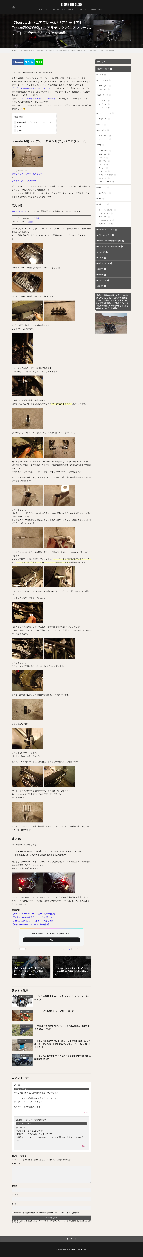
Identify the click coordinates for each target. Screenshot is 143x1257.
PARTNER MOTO (68, 10)
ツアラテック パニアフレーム (24, 181)
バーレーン (105, 150)
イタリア (104, 100)
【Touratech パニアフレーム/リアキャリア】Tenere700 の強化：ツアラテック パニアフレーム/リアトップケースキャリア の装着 (74, 50)
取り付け (19, 126)
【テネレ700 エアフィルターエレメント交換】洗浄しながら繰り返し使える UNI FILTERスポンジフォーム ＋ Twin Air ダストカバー (62, 1044)
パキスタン (105, 193)
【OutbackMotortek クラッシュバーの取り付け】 (34, 917)
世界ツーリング (105, 69)
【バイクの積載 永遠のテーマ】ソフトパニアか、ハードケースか (61, 998)
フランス (104, 104)
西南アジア (103, 187)
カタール (104, 171)
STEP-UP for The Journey (86, 10)
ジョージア (105, 139)
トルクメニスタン (107, 210)
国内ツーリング (105, 263)
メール (15, 1195)
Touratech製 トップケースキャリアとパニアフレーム (34, 122)
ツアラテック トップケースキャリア (27, 174)
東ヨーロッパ (104, 80)
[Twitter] (29, 62)
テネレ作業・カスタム (26, 1041)
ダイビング (103, 280)
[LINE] (39, 62)
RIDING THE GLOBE (71, 4)
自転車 (101, 269)
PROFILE (56, 10)
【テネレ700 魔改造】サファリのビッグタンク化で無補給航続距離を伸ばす (62, 1057)
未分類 (101, 286)
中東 (101, 145)
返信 (85, 1112)
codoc (81, 949)
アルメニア (105, 136)
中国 (101, 199)
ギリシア (104, 89)
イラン (104, 168)
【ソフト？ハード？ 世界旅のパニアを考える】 (37, 98)
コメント (16, 1164)
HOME (41, 10)
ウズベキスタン (107, 220)
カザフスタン (106, 213)
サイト (14, 1203)
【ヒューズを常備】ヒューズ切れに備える (54, 1011)
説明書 (36, 218)
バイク (102, 258)
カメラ (102, 274)
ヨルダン (104, 154)
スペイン (104, 107)
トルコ (102, 74)
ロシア (101, 124)
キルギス (104, 217)
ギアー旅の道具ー (26, 50)
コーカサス (103, 130)
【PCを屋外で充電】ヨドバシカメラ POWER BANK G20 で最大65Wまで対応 (62, 1027)
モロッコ (104, 119)
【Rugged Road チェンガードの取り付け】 (31, 924)
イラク (104, 164)
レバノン (104, 161)
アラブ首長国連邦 (108, 175)
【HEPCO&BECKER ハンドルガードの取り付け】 (33, 921)
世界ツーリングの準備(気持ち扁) (111, 241)
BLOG (48, 10)
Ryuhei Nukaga (66, 949)
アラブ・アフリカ (105, 113)
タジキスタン (106, 224)
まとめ (18, 131)
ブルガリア (105, 86)
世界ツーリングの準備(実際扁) (110, 246)
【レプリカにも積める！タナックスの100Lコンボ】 (33, 88)
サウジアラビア (107, 181)
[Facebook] (18, 62)
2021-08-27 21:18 (24, 1124)
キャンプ (102, 252)
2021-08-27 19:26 (21, 1089)
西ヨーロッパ (104, 95)
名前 (14, 1186)
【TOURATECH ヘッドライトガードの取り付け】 (34, 913)
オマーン (104, 178)
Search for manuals (19, 211)
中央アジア (103, 204)
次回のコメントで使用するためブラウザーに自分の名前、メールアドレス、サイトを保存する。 (47, 1212)
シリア (103, 157)
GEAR (100, 10)
